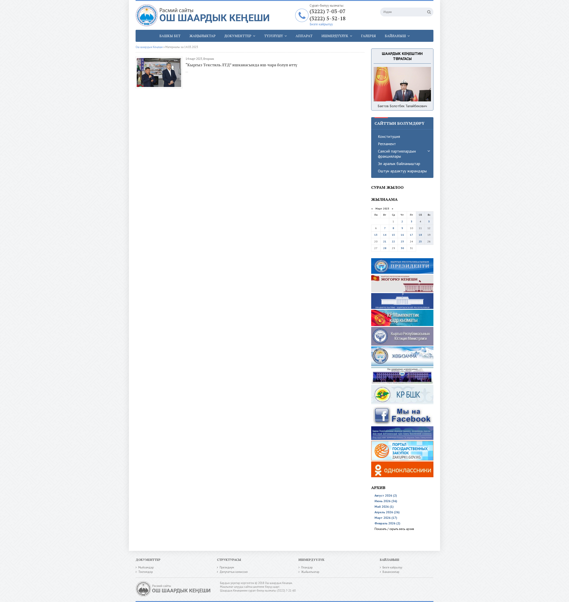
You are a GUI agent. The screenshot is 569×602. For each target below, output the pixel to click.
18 (420, 234)
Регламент (387, 143)
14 (384, 234)
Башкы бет (169, 35)
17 (411, 234)
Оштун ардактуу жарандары (402, 170)
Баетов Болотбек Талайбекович (402, 106)
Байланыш (395, 35)
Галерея (368, 35)
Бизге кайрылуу (321, 24)
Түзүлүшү (273, 35)
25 (420, 241)
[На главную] (204, 15)
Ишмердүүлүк (334, 35)
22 (393, 241)
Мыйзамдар (146, 567)
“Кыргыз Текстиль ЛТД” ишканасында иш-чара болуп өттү (241, 64)
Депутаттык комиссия (234, 572)
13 (375, 234)
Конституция (389, 136)
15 (393, 234)
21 (384, 241)
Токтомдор (145, 572)
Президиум (227, 567)
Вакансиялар (391, 572)
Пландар (307, 567)
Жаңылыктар (202, 35)
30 (402, 248)
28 (384, 248)
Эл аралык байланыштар (399, 163)
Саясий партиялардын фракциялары (397, 154)
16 (402, 234)
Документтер (237, 35)
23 (402, 241)
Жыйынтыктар (310, 572)
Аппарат (304, 35)
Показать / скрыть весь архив (394, 529)
